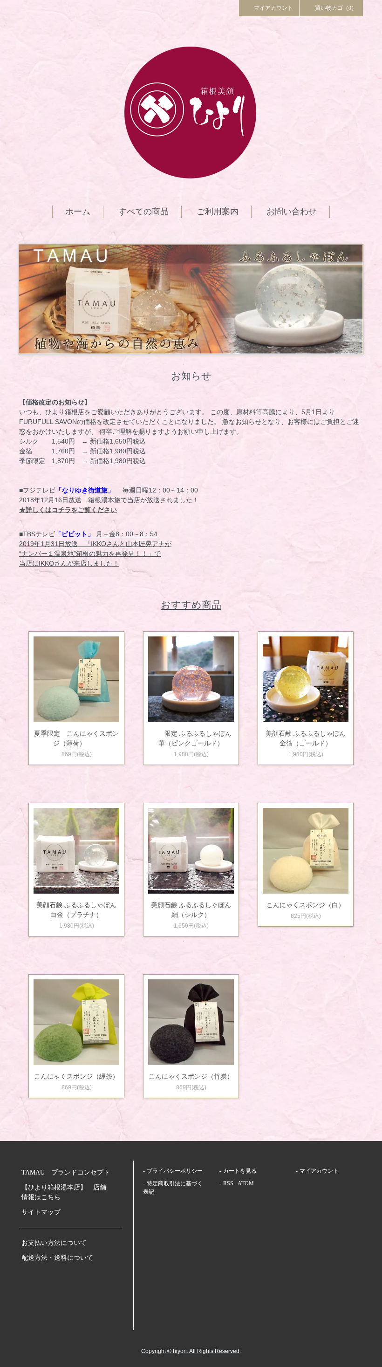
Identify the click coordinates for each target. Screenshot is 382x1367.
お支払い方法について (54, 1242)
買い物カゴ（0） (336, 8)
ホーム (77, 211)
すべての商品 (143, 211)
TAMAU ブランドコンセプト (65, 1172)
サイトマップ (41, 1212)
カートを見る (240, 1171)
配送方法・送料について (57, 1257)
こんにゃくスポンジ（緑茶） (76, 1076)
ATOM (246, 1183)
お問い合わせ (291, 211)
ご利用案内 (218, 211)
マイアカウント (273, 8)
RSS (228, 1183)
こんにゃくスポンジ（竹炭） (191, 1076)
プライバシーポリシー (175, 1171)
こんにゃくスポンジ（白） (305, 905)
